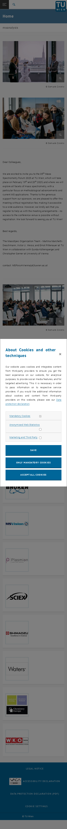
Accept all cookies (33, 474)
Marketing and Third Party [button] (23, 437)
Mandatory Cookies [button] (19, 416)
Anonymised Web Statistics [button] (24, 424)
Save (33, 450)
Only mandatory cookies (33, 462)
